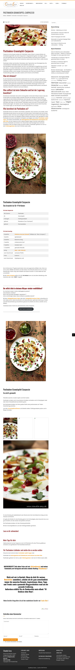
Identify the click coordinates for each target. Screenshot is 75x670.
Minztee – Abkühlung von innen (59, 30)
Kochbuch (67, 87)
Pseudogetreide (67, 93)
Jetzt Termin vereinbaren (26, 309)
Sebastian (53, 65)
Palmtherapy (24, 656)
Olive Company (11, 275)
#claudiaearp (42, 568)
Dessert (53, 78)
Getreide (69, 83)
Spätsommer (54, 99)
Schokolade (53, 97)
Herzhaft (53, 87)
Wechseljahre (64, 104)
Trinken (61, 102)
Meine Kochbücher (39, 3)
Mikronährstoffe (56, 92)
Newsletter (22, 5)
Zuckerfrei (54, 110)
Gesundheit (63, 83)
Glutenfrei (54, 85)
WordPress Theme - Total (33, 667)
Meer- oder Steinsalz (20, 250)
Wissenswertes (56, 108)
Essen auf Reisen (53, 80)
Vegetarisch (55, 104)
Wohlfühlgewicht (65, 108)
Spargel (69, 97)
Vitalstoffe (23, 653)
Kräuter (53, 89)
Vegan (68, 102)
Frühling (59, 80)
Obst (67, 92)
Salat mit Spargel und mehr (58, 36)
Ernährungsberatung (63, 78)
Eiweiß (57, 78)
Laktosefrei (59, 89)
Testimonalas (64, 3)
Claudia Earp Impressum (45, 653)
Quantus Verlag (25, 654)
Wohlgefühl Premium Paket (33, 298)
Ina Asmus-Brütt (25, 657)
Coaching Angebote (29, 3)
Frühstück (64, 80)
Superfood (67, 99)
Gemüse (54, 82)
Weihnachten (54, 106)
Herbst (66, 85)
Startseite (21, 3)
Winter (59, 106)
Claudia (57, 3)
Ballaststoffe (54, 77)
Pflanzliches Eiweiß (56, 93)
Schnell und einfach (61, 95)
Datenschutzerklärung (44, 658)
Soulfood (65, 98)
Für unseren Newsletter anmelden (13, 641)
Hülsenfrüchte (60, 87)
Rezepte (51, 3)
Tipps (57, 102)
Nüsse (63, 91)
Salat (53, 95)
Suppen (53, 102)
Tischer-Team (24, 659)
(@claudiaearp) (35, 566)
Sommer (59, 98)
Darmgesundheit (64, 77)
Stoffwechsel (61, 99)
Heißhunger (61, 85)
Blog (45, 3)
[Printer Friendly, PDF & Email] (44, 609)
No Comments (45, 22)
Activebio (53, 61)
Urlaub (64, 102)
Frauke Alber (44, 600)
